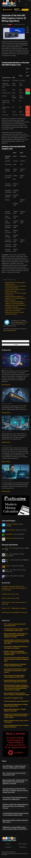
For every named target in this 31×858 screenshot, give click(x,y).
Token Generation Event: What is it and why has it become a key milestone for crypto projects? (15, 670)
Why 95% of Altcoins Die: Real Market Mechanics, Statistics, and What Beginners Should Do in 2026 (15, 653)
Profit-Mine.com (9, 538)
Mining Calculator (23, 843)
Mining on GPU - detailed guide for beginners (14, 608)
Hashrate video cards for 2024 (10, 594)
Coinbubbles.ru (9, 534)
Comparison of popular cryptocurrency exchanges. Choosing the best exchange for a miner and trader (14, 588)
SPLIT (7, 570)
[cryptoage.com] (9, 4)
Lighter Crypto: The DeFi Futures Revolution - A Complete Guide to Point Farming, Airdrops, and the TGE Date (16, 715)
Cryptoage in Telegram (11, 524)
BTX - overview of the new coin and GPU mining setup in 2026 (15, 624)
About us (8, 843)
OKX (6, 554)
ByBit (6, 548)
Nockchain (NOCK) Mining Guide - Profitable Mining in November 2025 (16, 705)
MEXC (7, 560)
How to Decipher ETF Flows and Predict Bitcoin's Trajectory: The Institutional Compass (16, 693)
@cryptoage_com (20, 322)
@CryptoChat (12, 330)
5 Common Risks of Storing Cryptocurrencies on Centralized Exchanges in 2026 (16, 629)
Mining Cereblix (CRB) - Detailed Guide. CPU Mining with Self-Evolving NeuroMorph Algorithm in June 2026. (15, 635)
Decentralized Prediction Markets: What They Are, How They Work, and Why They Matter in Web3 (16, 659)
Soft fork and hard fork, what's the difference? (16, 701)
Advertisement (22, 847)
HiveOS (7, 565)
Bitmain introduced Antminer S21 (14, 296)
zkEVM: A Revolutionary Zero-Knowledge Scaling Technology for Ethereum (15, 665)
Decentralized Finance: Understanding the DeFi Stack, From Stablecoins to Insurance (15, 681)
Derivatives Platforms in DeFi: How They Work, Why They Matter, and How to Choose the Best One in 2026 (16, 641)
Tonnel (7, 576)
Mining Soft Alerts (10, 530)
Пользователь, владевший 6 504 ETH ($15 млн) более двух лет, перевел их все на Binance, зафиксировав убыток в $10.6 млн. (14, 407)
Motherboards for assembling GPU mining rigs (15, 612)
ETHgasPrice (8, 847)
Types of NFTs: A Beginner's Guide (13, 698)
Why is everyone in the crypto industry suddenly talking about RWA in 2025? (14, 676)
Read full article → (6, 384)
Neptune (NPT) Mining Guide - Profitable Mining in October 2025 (15, 710)
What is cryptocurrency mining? (10, 598)
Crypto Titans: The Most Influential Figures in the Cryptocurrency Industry (16, 647)
